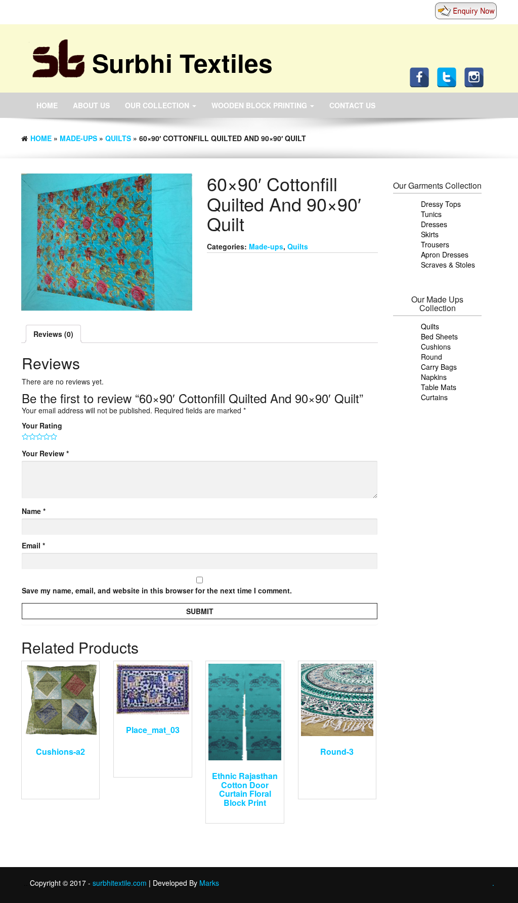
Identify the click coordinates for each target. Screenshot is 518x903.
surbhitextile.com (121, 883)
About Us (91, 105)
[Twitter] (449, 76)
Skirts (430, 234)
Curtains (434, 397)
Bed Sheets (439, 336)
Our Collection (158, 105)
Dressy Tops (441, 204)
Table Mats (438, 387)
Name (34, 511)
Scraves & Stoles (448, 265)
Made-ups (78, 138)
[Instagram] (476, 76)
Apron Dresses (444, 254)
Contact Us (352, 105)
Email (33, 545)
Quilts (118, 138)
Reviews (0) (53, 334)
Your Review (45, 453)
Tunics (431, 214)
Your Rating (42, 425)
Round (431, 357)
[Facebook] (422, 76)
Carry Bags (439, 367)
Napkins (434, 377)
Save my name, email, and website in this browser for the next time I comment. (157, 590)
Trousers (435, 244)
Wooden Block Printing (260, 105)
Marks (209, 883)
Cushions (436, 346)
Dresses (434, 224)
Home (47, 105)
